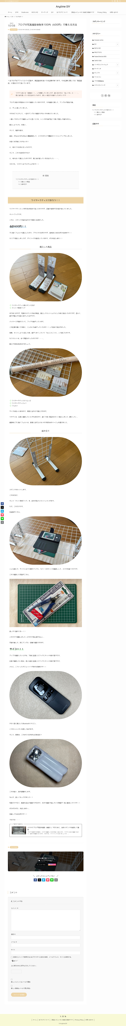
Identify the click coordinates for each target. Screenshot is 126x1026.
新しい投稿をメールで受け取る (20, 988)
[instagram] (115, 1)
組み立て (24, 184)
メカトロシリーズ (99, 85)
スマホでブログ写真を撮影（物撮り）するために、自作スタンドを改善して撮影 (53, 828)
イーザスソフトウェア (101, 64)
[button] (35, 879)
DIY (95, 44)
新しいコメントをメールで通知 (20, 982)
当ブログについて (44, 1019)
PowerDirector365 (100, 56)
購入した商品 (26, 181)
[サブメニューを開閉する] (117, 44)
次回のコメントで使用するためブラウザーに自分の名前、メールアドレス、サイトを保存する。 (42, 957)
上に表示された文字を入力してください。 (24, 965)
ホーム (35, 1019)
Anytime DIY (63, 6)
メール (14, 942)
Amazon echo (98, 40)
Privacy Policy (79, 1019)
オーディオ (97, 68)
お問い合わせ (89, 1019)
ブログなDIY (14, 29)
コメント (14, 908)
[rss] (117, 1)
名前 (13, 934)
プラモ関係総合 (99, 81)
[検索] (120, 1)
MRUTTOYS (98, 52)
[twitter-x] (112, 1)
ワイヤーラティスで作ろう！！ (28, 179)
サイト (13, 949)
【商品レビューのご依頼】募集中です (62, 1019)
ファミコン (97, 77)
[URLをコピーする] (56, 879)
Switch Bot (97, 60)
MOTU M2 (97, 48)
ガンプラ (97, 73)
